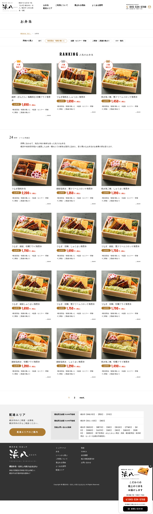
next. (82, 397)
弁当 (57, 451)
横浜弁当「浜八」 (25, 33)
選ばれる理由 (79, 5)
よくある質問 (97, 5)
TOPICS (84, 451)
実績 (82, 448)
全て (40, 41)
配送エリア (47, 8)
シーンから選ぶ (62, 455)
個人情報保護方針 (87, 459)
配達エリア (60, 470)
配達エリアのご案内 (27, 432)
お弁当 (46, 5)
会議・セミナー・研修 (78, 41)
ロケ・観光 (119, 41)
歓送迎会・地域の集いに (56, 41)
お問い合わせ (86, 462)
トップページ (61, 448)
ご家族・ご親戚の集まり (101, 41)
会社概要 (84, 455)
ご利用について (61, 5)
